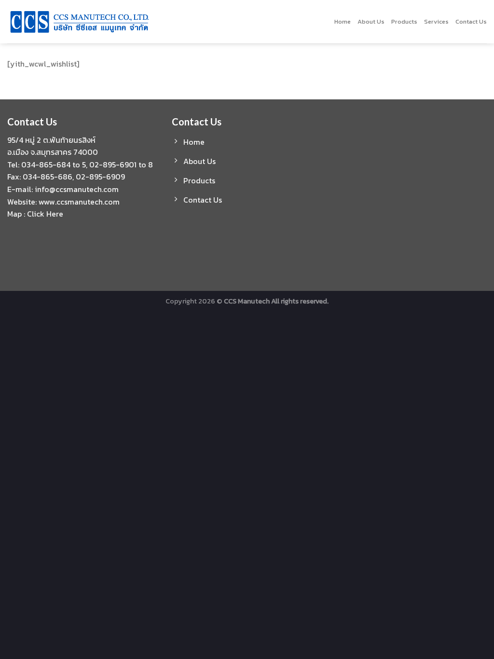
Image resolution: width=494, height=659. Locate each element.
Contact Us (471, 21)
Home (342, 21)
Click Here (45, 214)
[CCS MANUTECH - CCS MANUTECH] (129, 22)
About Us (370, 21)
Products (404, 21)
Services (436, 21)
